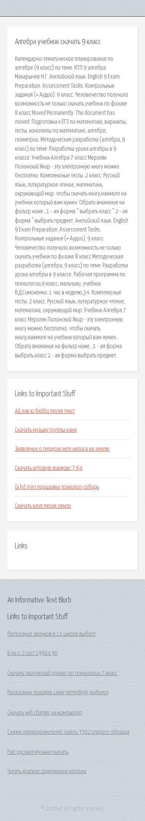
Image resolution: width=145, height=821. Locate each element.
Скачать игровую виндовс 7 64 (48, 468)
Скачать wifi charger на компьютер (44, 713)
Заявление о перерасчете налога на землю (62, 449)
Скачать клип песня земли (43, 506)
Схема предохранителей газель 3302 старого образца (68, 732)
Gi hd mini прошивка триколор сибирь (57, 487)
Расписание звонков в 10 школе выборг (51, 634)
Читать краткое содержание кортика (47, 771)
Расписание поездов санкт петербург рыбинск (58, 692)
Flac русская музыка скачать (37, 752)
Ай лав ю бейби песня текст (45, 411)
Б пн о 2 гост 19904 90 (32, 653)
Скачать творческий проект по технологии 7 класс (62, 673)
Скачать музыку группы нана (46, 430)
